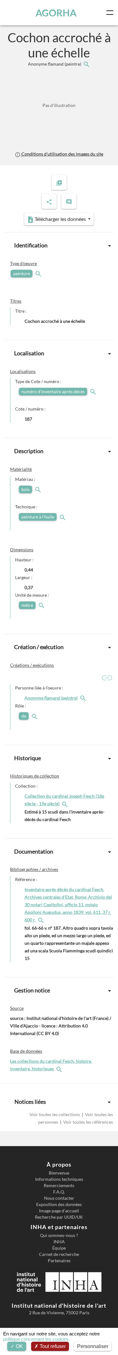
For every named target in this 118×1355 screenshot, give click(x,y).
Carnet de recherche (59, 1254)
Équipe (59, 1248)
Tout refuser (52, 1346)
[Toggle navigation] (111, 12)
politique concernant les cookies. (36, 1339)
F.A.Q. (59, 1191)
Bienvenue (59, 1173)
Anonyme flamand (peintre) (55, 64)
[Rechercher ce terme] (39, 273)
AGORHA (56, 12)
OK (18, 1346)
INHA (59, 1241)
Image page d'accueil (59, 1210)
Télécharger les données (60, 219)
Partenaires (59, 1260)
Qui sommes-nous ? (59, 1235)
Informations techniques (59, 1179)
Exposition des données (59, 1204)
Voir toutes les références (87, 1122)
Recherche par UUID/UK (59, 1217)
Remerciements (59, 1185)
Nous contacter (59, 1198)
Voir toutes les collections (55, 1114)
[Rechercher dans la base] (60, 1068)
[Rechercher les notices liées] (86, 64)
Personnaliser (92, 1346)
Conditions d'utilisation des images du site (61, 154)
